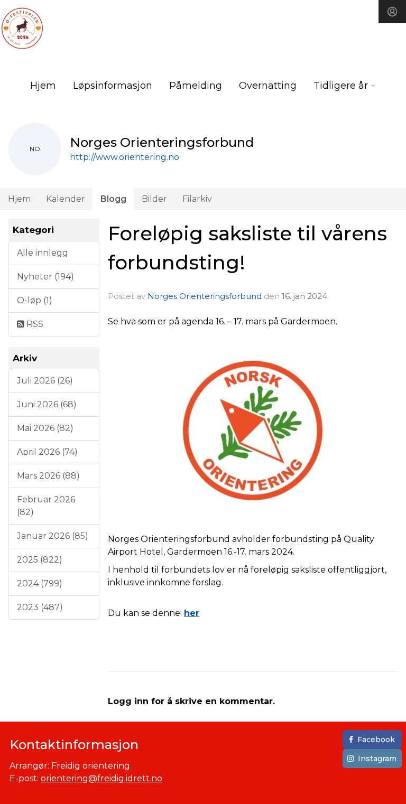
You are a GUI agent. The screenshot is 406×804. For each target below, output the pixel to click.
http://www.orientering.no (124, 157)
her (191, 613)
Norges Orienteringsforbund (204, 296)
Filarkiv (197, 199)
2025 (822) (39, 560)
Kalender (65, 199)
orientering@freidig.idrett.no (101, 778)
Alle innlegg (42, 253)
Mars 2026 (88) (48, 476)
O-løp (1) (34, 300)
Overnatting (268, 85)
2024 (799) (39, 583)
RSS (33, 324)
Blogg (113, 199)
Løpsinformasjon (112, 85)
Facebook (376, 739)
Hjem (43, 85)
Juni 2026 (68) (47, 404)
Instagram (377, 758)
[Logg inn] (392, 11)
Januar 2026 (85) (52, 536)
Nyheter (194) (45, 277)
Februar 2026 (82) (46, 505)
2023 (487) (40, 607)
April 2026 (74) (47, 452)
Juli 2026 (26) (45, 381)
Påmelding (195, 85)
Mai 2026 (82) (45, 428)
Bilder (154, 199)
